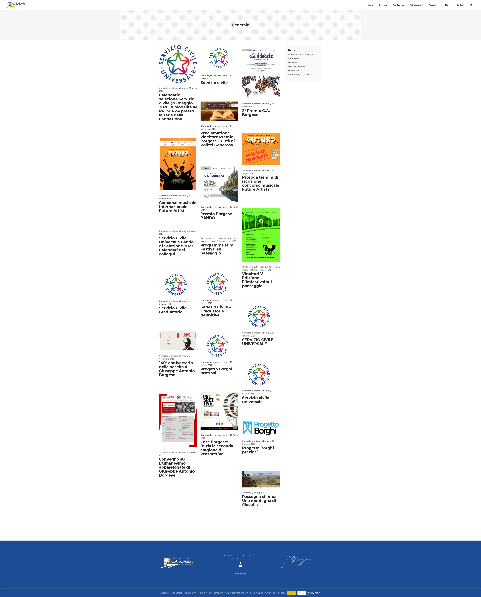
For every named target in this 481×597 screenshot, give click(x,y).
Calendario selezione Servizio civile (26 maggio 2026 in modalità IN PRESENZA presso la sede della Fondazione (178, 107)
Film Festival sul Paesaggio (254, 267)
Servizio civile (214, 82)
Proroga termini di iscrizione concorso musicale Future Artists (260, 183)
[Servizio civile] (219, 57)
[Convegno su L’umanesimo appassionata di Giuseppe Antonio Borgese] (178, 420)
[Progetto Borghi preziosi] (218, 345)
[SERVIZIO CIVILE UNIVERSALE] (259, 316)
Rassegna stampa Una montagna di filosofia (259, 500)
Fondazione (293, 58)
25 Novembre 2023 (227, 241)
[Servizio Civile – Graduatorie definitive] (218, 283)
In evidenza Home (177, 88)
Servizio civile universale (255, 399)
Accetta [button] (291, 593)
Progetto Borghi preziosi (216, 371)
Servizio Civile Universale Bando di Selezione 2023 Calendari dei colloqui (176, 246)
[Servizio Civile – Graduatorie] (176, 284)
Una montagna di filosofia (300, 74)
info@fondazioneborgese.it (240, 559)
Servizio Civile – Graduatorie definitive (216, 311)
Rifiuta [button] (301, 593)
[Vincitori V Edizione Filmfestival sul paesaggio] (261, 235)
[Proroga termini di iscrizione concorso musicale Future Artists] (261, 149)
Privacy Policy (313, 593)
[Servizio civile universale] (259, 374)
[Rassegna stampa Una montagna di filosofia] (261, 479)
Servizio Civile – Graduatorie (174, 310)
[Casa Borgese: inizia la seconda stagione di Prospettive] (219, 411)
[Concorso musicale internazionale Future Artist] (178, 164)
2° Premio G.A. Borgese (256, 112)
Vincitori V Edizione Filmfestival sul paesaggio (257, 280)
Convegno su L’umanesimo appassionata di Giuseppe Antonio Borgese (177, 467)
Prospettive (293, 70)
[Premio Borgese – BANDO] (219, 183)
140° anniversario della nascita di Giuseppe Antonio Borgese (177, 369)
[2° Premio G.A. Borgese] (261, 72)
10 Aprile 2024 (266, 270)
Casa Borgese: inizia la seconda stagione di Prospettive (217, 448)
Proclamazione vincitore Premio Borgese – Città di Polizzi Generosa (218, 139)
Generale (163, 88)
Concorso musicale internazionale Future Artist (177, 206)
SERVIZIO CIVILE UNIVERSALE (258, 341)
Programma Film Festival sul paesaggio (217, 249)
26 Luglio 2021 (260, 492)
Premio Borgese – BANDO (218, 216)
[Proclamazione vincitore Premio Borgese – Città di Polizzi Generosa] (219, 111)
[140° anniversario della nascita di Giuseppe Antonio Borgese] (178, 341)
